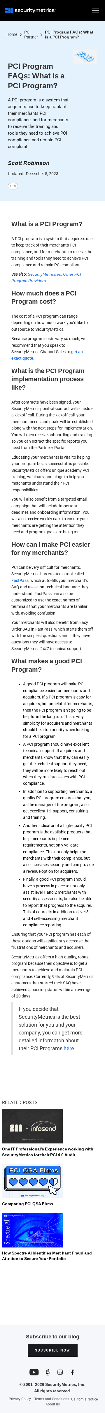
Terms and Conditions (51, 1399)
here (69, 1048)
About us (53, 1404)
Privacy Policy (20, 1399)
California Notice (84, 1399)
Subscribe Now (52, 1350)
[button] (94, 10)
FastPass (20, 580)
